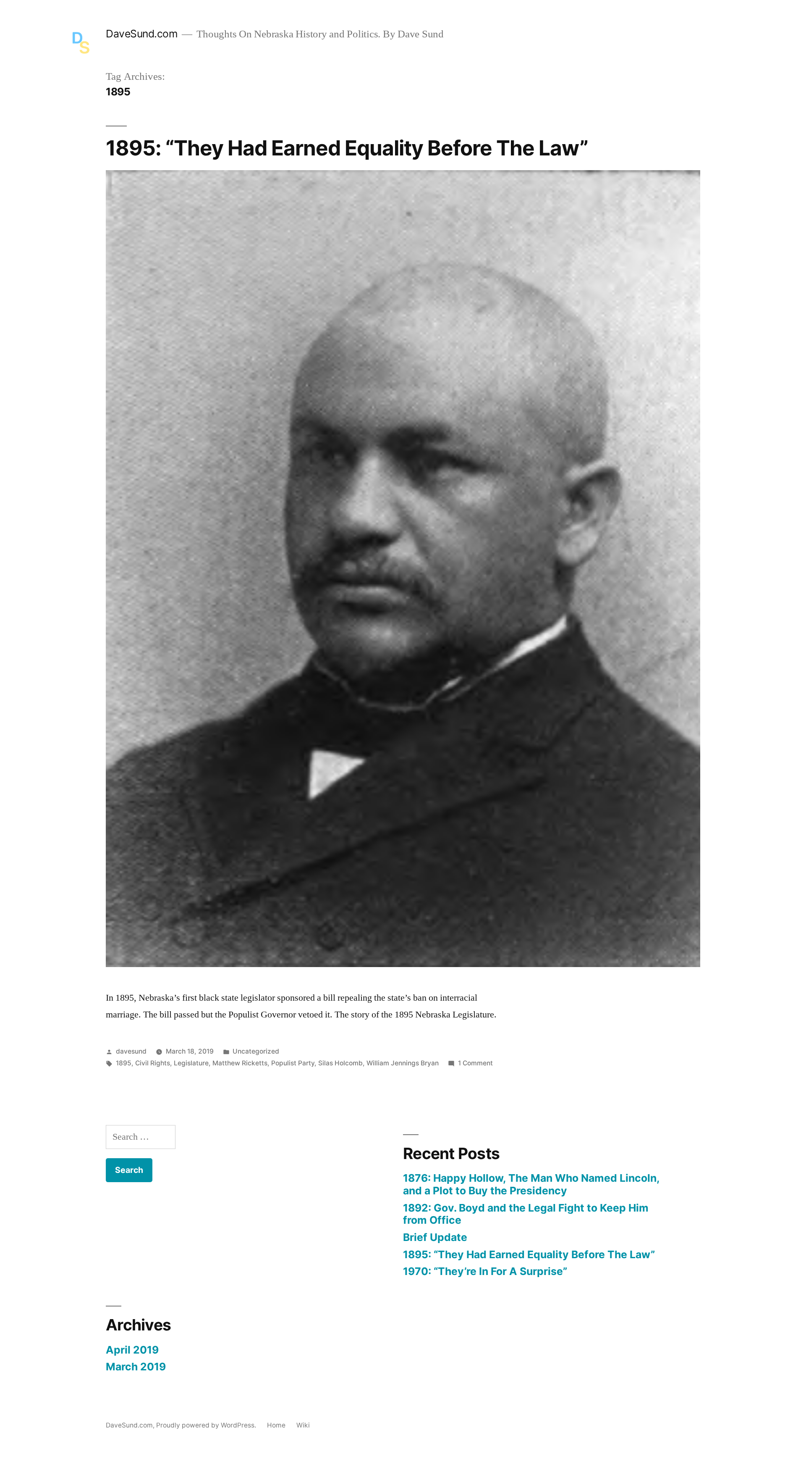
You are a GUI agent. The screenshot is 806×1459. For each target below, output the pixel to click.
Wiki (303, 1425)
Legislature (191, 1063)
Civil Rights (152, 1063)
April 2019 (132, 1349)
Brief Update (435, 1237)
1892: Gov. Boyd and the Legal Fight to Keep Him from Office (526, 1214)
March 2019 (136, 1366)
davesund (131, 1051)
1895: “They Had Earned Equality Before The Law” (347, 147)
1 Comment (475, 1063)
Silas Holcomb (340, 1063)
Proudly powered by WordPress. (207, 1425)
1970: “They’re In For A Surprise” (485, 1271)
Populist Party (292, 1063)
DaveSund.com (142, 33)
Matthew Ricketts (239, 1063)
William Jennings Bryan (402, 1063)
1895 (123, 1063)
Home (276, 1425)
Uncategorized (256, 1051)
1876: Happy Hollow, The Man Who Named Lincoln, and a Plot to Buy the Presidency (531, 1184)
